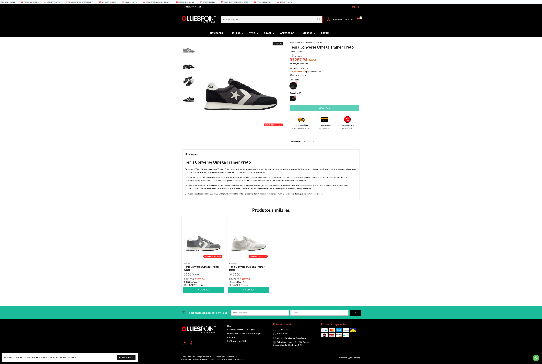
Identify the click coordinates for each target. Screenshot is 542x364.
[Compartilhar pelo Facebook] (305, 141)
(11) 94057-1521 (193, 7)
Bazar (325, 33)
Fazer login (349, 19)
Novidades (216, 33)
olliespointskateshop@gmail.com (291, 338)
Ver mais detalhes (299, 75)
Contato (231, 337)
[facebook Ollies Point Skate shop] (358, 7)
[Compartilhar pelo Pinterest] (314, 141)
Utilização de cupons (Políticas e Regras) (245, 333)
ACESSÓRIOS (287, 33)
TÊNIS (252, 33)
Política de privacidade (237, 341)
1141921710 (282, 333)
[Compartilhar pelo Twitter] (309, 141)
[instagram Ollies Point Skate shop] (353, 7)
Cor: (294, 79)
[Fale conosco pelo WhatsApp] (536, 358)
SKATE (267, 33)
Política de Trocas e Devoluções (241, 329)
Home (229, 326)
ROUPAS (236, 33)
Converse (188, 264)
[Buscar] (318, 19)
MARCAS (307, 33)
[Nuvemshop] (350, 358)
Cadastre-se (337, 19)
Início (292, 42)
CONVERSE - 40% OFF (314, 42)
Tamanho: (295, 93)
